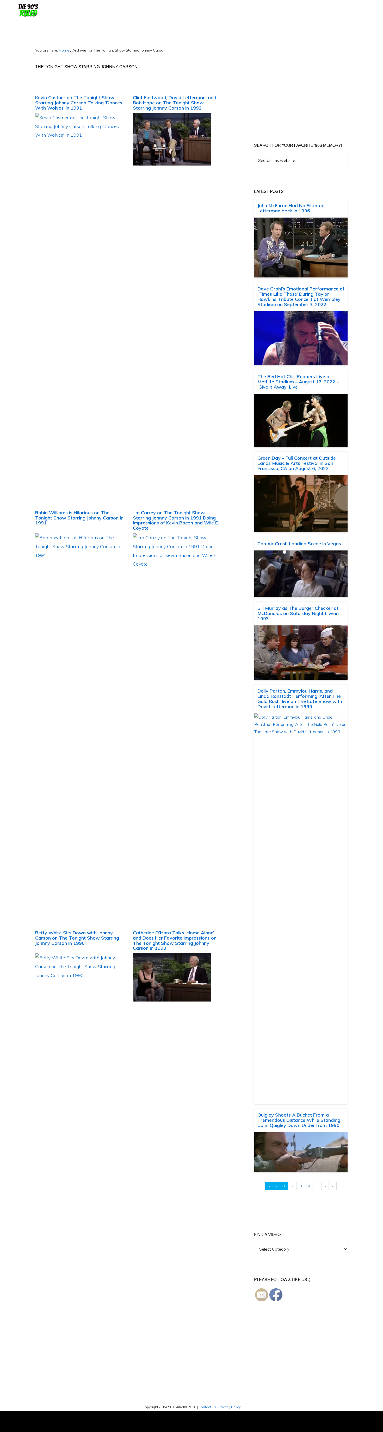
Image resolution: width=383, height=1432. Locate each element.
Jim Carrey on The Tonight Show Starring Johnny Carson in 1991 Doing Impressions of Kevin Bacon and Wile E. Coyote (176, 520)
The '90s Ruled (27, 10)
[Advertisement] (298, 83)
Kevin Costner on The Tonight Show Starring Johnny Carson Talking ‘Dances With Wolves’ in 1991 (78, 102)
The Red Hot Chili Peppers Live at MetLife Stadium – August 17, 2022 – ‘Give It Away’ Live (298, 381)
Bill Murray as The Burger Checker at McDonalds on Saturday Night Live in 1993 (298, 613)
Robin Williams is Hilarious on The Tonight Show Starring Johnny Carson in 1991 (79, 518)
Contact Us (207, 1407)
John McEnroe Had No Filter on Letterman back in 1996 (290, 208)
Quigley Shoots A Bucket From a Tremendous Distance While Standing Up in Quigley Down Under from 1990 (298, 1120)
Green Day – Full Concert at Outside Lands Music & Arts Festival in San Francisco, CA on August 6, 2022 (296, 463)
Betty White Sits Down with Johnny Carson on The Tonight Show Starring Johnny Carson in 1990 (77, 938)
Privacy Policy (229, 1407)
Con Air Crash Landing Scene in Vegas (299, 544)
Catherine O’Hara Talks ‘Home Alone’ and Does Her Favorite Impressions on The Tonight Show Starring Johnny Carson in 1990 (175, 940)
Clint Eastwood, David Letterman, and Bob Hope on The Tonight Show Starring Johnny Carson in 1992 (174, 102)
